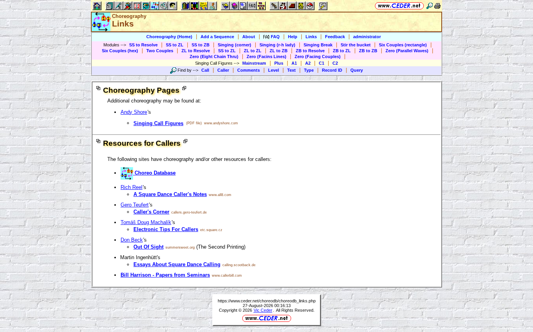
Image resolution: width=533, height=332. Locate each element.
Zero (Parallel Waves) (407, 50)
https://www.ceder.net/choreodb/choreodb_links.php (267, 300)
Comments (248, 70)
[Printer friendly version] (437, 6)
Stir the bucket (356, 44)
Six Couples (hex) (120, 50)
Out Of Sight (148, 247)
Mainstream (254, 63)
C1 (321, 63)
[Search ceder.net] (429, 6)
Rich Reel (131, 187)
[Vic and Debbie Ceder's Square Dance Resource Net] (399, 6)
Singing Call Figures (158, 123)
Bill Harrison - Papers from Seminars (165, 275)
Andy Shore (134, 112)
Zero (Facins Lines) (266, 56)
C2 (335, 63)
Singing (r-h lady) (277, 44)
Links (311, 36)
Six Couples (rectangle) (403, 44)
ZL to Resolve (195, 50)
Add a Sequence (217, 36)
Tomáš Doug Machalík (146, 222)
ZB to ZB (368, 50)
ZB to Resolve (310, 50)
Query (356, 70)
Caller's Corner (151, 212)
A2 (308, 63)
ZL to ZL (252, 50)
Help (292, 36)
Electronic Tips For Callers (165, 229)
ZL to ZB (279, 50)
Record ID (332, 70)
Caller (223, 70)
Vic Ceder (263, 310)
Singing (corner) (234, 44)
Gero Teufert (135, 205)
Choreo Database (154, 173)
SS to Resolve (143, 44)
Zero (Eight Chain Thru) (214, 56)
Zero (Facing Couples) (318, 56)
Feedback (335, 36)
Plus (278, 63)
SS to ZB (201, 44)
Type (309, 70)
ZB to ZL (342, 50)
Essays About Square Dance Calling (176, 264)
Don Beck (132, 240)
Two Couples (159, 50)
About (248, 36)
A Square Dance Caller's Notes (170, 194)
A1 (294, 63)
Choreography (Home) (169, 36)
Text (291, 70)
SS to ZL (174, 44)
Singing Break (318, 44)
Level (273, 70)
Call (205, 70)
